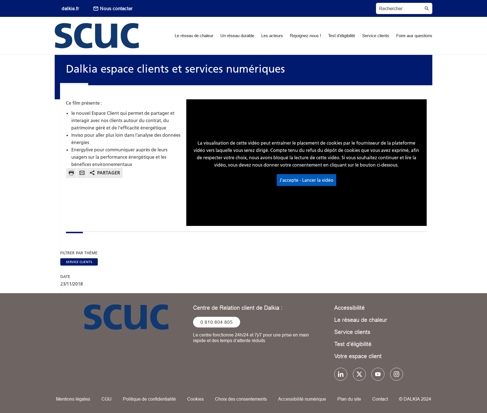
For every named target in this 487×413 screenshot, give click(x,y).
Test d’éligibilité (352, 344)
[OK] (426, 8)
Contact (380, 398)
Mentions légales (73, 398)
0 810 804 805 (216, 322)
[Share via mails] (82, 173)
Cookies (195, 398)
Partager (108, 173)
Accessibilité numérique (302, 398)
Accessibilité (349, 307)
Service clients (352, 332)
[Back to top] (464, 392)
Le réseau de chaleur (360, 320)
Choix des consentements (241, 398)
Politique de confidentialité (149, 398)
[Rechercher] (404, 8)
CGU (106, 398)
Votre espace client (358, 356)
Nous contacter (116, 8)
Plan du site (349, 398)
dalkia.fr (70, 8)
